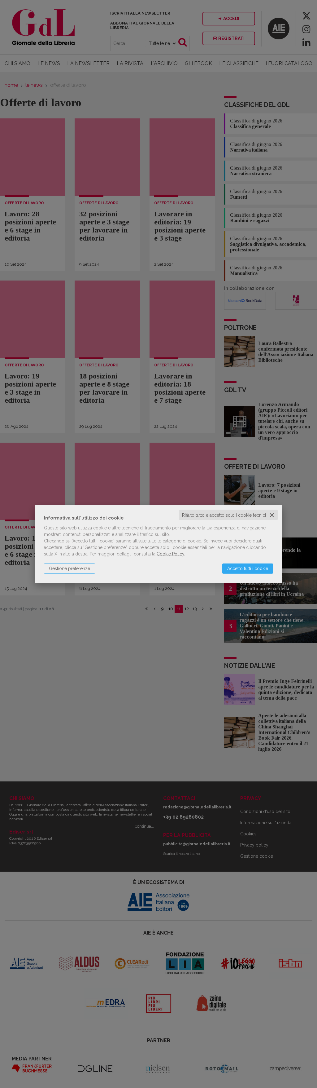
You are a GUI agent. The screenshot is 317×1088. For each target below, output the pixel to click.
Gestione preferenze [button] (69, 568)
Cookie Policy (170, 553)
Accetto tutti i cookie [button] (247, 568)
